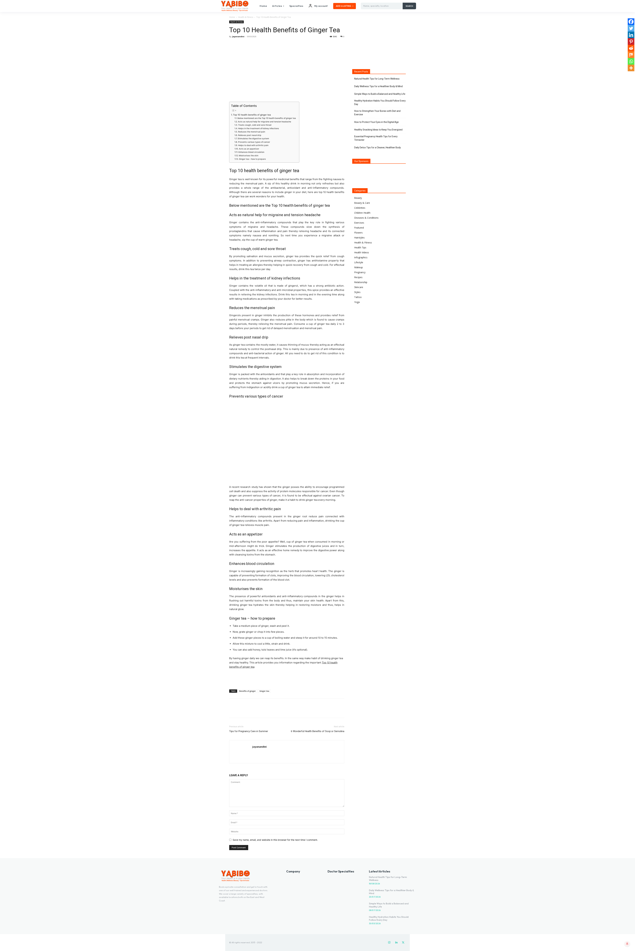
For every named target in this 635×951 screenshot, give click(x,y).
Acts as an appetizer (249, 149)
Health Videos (361, 252)
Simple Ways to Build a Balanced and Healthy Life (379, 94)
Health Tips (360, 247)
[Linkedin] (631, 35)
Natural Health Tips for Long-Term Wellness (377, 78)
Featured (359, 227)
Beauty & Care (362, 202)
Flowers (358, 232)
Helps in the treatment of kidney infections (258, 128)
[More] (263, 44)
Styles (357, 292)
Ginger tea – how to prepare (252, 159)
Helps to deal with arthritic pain (253, 145)
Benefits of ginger (247, 691)
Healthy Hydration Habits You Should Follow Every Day (380, 102)
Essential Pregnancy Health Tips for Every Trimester (376, 138)
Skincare (358, 287)
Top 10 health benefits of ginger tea (252, 114)
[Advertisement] (286, 678)
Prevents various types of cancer (254, 142)
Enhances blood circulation (251, 152)
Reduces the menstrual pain (251, 131)
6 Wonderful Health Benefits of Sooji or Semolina (317, 731)
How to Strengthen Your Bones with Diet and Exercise (377, 113)
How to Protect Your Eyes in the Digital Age (376, 122)
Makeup (358, 267)
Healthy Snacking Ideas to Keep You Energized (378, 129)
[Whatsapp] (631, 61)
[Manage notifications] (627, 943)
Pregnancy (359, 272)
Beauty (358, 197)
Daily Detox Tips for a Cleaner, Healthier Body (377, 147)
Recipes (358, 277)
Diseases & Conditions (366, 217)
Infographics (360, 257)
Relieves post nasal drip (249, 135)
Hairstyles (359, 237)
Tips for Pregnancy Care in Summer (248, 731)
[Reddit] (631, 48)
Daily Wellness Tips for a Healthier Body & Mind (378, 86)
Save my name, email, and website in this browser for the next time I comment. (275, 839)
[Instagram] (389, 942)
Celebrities (359, 207)
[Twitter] (240, 44)
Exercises (359, 222)
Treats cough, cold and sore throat (254, 125)
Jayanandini (238, 36)
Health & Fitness (245, 17)
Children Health (362, 212)
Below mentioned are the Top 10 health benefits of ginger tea (266, 118)
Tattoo (358, 297)
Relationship (360, 282)
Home (232, 17)
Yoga (357, 302)
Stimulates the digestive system (253, 138)
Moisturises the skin (248, 155)
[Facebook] (232, 44)
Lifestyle (358, 262)
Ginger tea (264, 691)
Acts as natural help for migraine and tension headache (264, 121)
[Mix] (631, 54)
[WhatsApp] (255, 44)
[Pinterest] (247, 44)
